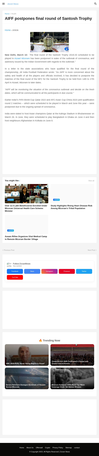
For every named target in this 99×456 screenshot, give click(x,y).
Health (13, 14)
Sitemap (68, 448)
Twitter (84, 271)
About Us (29, 448)
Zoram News (65, 452)
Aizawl (17, 58)
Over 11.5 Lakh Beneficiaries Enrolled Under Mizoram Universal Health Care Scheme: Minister (26, 208)
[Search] (96, 4)
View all (91, 181)
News (32, 271)
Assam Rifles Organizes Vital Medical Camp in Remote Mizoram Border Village (26, 237)
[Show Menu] (3, 4)
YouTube (15, 277)
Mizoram (25, 58)
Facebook (14, 271)
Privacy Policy (58, 448)
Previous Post (9, 250)
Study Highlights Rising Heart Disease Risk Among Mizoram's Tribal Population (71, 207)
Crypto (47, 448)
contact (77, 448)
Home (7, 14)
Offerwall (39, 448)
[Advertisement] (49, 146)
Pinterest (67, 271)
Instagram (49, 271)
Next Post (91, 250)
